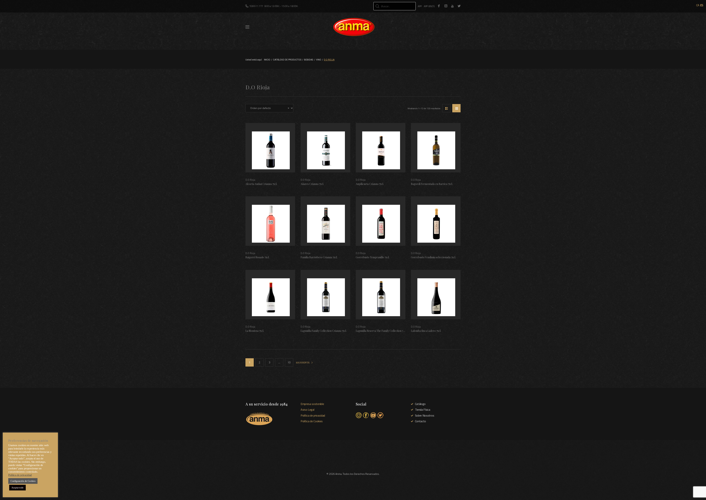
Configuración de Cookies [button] (22, 481)
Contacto (420, 421)
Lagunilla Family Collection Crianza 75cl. (324, 331)
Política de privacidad (313, 415)
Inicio (267, 59)
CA (697, 5)
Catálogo (420, 404)
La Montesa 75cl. (254, 331)
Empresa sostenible (312, 404)
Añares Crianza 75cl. (312, 184)
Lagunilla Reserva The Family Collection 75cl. (381, 331)
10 (289, 362)
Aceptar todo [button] (17, 487)
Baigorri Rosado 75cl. (257, 257)
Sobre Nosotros (424, 415)
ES (701, 5)
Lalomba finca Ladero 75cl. (426, 331)
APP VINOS (429, 6)
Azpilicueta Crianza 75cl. (370, 184)
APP (420, 6)
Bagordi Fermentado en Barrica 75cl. (432, 184)
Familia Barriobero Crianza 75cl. (319, 257)
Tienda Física (422, 409)
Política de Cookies (312, 421)
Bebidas (308, 59)
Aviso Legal (307, 409)
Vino (318, 59)
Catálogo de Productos (287, 59)
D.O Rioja (250, 180)
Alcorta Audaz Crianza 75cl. (261, 184)
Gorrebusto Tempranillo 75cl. (372, 257)
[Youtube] (452, 6)
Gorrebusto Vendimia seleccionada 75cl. (433, 257)
